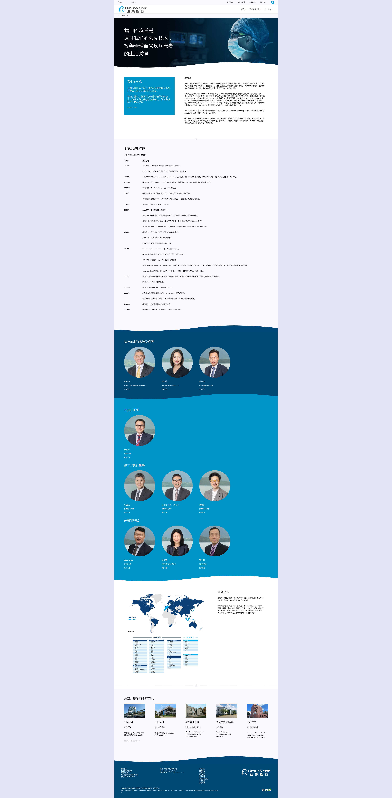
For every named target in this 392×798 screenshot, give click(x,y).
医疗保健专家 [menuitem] (254, 9)
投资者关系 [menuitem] (241, 2)
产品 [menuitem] (242, 9)
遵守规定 (202, 775)
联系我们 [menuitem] (263, 2)
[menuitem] (272, 2)
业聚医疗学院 (203, 779)
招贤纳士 (202, 771)
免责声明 (202, 773)
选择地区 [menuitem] (120, 2)
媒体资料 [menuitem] (253, 2)
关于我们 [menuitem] (230, 2)
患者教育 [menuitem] (267, 9)
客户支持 (202, 777)
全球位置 (202, 781)
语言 (132, 2)
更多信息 (127, 389)
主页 (119, 16)
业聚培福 (202, 783)
